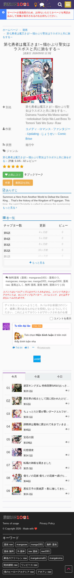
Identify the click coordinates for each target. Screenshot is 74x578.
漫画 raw (8, 544)
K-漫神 (21, 551)
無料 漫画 (52, 544)
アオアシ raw (44, 571)
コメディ (31, 129)
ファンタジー (61, 129)
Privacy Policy (47, 523)
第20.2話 (28, 391)
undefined (37, 358)
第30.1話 (28, 417)
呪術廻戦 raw (10, 565)
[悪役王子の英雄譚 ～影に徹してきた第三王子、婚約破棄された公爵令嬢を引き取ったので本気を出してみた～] (17, 491)
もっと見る (9, 207)
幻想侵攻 (29, 450)
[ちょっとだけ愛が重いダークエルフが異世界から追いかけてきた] (17, 414)
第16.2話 (28, 494)
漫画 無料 (9, 551)
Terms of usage (11, 523)
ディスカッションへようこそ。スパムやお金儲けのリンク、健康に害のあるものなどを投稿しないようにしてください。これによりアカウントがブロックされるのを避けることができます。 (36, 309)
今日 (60, 376)
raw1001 (45, 551)
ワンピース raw (29, 565)
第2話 (7, 250)
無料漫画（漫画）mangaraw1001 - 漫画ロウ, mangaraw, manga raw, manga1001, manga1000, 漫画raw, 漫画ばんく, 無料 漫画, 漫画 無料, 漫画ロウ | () (37, 281)
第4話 (7, 238)
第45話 (27, 429)
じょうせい (48, 133)
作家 (7, 182)
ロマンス (45, 129)
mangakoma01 (38, 558)
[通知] (42, 5)
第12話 (27, 404)
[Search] (60, 4)
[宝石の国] (17, 439)
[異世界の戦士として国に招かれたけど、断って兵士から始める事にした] (17, 401)
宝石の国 (29, 437)
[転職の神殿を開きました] (17, 465)
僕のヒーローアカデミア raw (19, 571)
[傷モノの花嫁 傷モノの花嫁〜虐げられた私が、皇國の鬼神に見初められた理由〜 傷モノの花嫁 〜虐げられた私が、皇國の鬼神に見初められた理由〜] (17, 478)
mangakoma (56, 558)
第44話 (27, 481)
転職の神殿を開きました (37, 463)
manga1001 (37, 544)
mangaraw (22, 544)
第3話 (7, 244)
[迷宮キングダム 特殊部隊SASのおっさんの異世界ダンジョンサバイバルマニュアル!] (17, 388)
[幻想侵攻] (17, 452)
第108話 (28, 442)
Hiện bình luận (45, 334)
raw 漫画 (32, 551)
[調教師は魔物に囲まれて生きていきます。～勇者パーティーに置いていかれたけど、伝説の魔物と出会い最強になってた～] (17, 426)
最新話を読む (23, 182)
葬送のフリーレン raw (15, 558)
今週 (37, 376)
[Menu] (68, 4)
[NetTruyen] (16, 4)
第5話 (7, 232)
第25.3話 (28, 468)
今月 (14, 376)
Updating (33, 133)
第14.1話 (28, 455)
